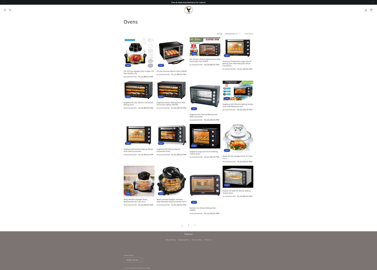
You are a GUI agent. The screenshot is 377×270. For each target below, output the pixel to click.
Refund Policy (171, 240)
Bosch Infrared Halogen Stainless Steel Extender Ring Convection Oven (171, 200)
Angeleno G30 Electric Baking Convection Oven (168, 150)
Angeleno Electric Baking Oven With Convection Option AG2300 (171, 103)
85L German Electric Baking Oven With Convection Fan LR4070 (205, 60)
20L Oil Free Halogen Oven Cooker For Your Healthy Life (139, 72)
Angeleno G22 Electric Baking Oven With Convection (204, 115)
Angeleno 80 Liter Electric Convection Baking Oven (138, 103)
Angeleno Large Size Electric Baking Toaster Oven (204, 153)
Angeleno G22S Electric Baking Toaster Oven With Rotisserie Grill (238, 105)
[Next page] (194, 225)
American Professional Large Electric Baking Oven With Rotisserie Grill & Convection (237, 63)
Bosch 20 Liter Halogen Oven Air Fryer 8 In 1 (238, 157)
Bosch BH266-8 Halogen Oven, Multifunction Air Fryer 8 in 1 (136, 200)
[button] (5, 10)
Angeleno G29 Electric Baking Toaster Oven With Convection (138, 150)
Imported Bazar (133, 268)
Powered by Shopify (144, 268)
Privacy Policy (197, 240)
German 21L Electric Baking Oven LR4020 (203, 209)
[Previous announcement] (4, 2)
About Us (208, 240)
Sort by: (219, 34)
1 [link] (182, 225)
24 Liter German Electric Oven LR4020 (172, 71)
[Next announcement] (373, 2)
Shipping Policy (184, 240)
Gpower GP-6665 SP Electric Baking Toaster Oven (237, 192)
